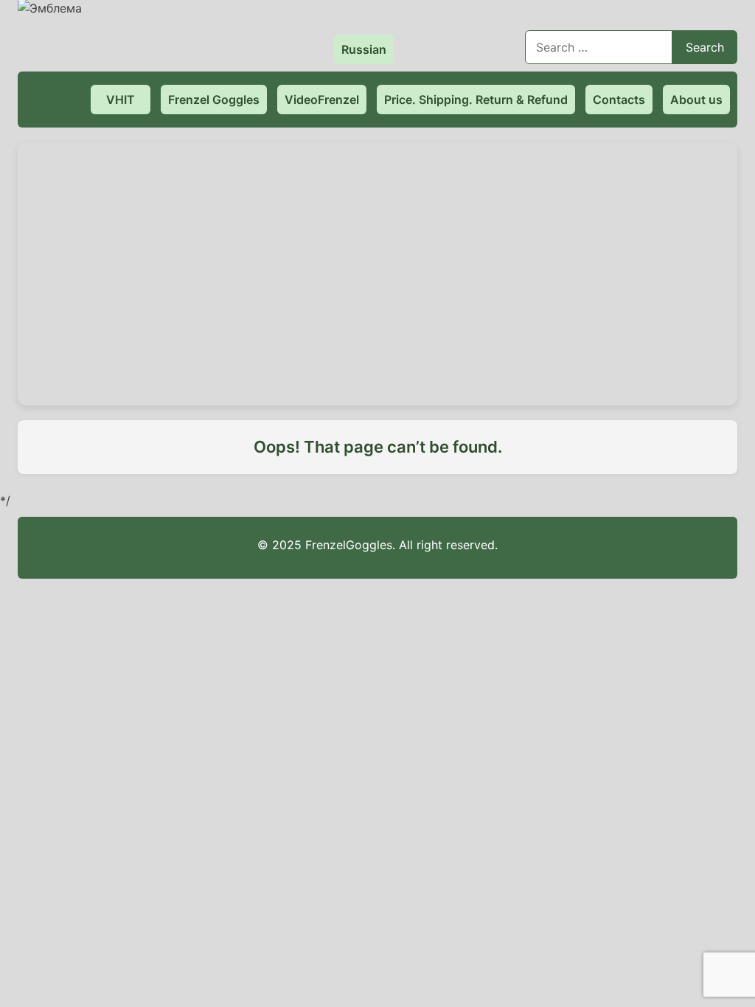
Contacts (619, 99)
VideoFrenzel (322, 99)
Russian (363, 49)
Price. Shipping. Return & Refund (476, 99)
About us (696, 99)
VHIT (120, 99)
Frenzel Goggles (214, 99)
